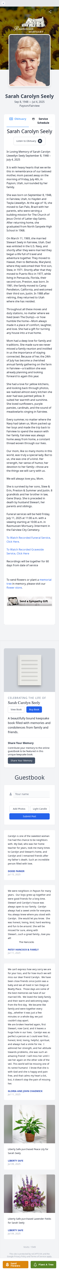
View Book (16, 709)
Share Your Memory (21, 760)
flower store (14, 587)
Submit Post (29, 816)
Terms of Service (38, 1256)
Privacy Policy (20, 1256)
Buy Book (34, 709)
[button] (29, 1124)
